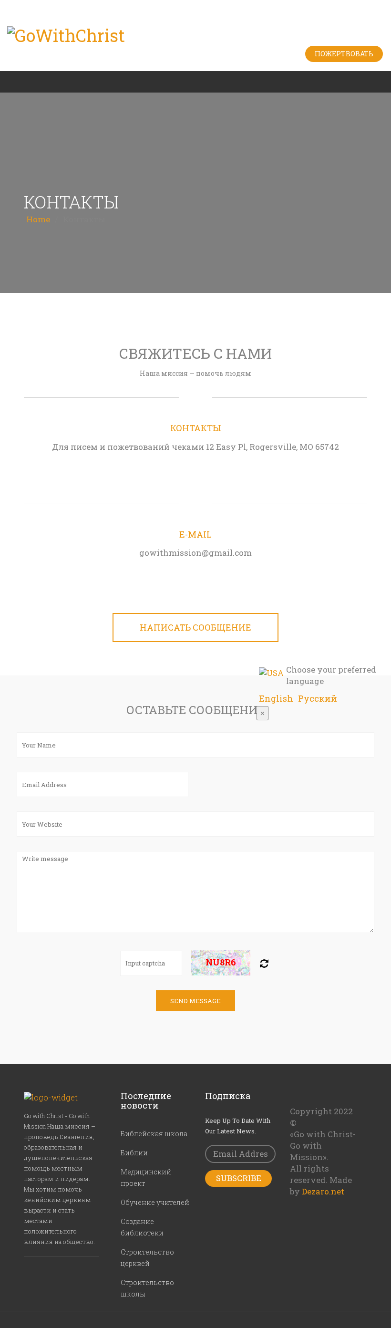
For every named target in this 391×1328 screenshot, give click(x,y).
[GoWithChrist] (195, 35)
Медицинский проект (146, 1177)
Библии (134, 1152)
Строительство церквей (147, 1257)
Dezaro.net (323, 1191)
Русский (317, 699)
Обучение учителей (155, 1202)
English (276, 699)
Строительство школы (147, 1288)
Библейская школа (154, 1133)
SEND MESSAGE (195, 1000)
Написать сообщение (195, 627)
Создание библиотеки (142, 1227)
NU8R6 (221, 962)
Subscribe (238, 1177)
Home (38, 219)
